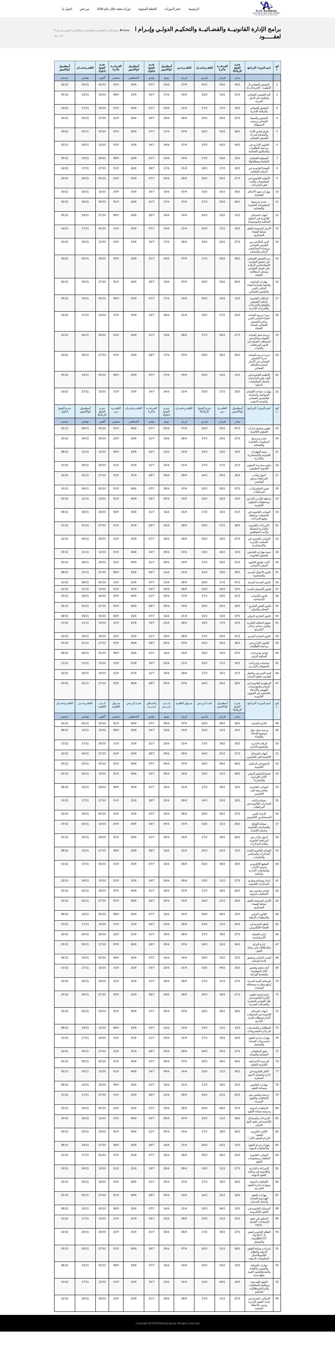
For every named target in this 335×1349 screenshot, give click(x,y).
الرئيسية (193, 9)
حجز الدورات (172, 9)
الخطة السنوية (147, 9)
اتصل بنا (67, 9)
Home (126, 30)
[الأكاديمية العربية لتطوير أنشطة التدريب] (266, 8)
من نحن (85, 9)
